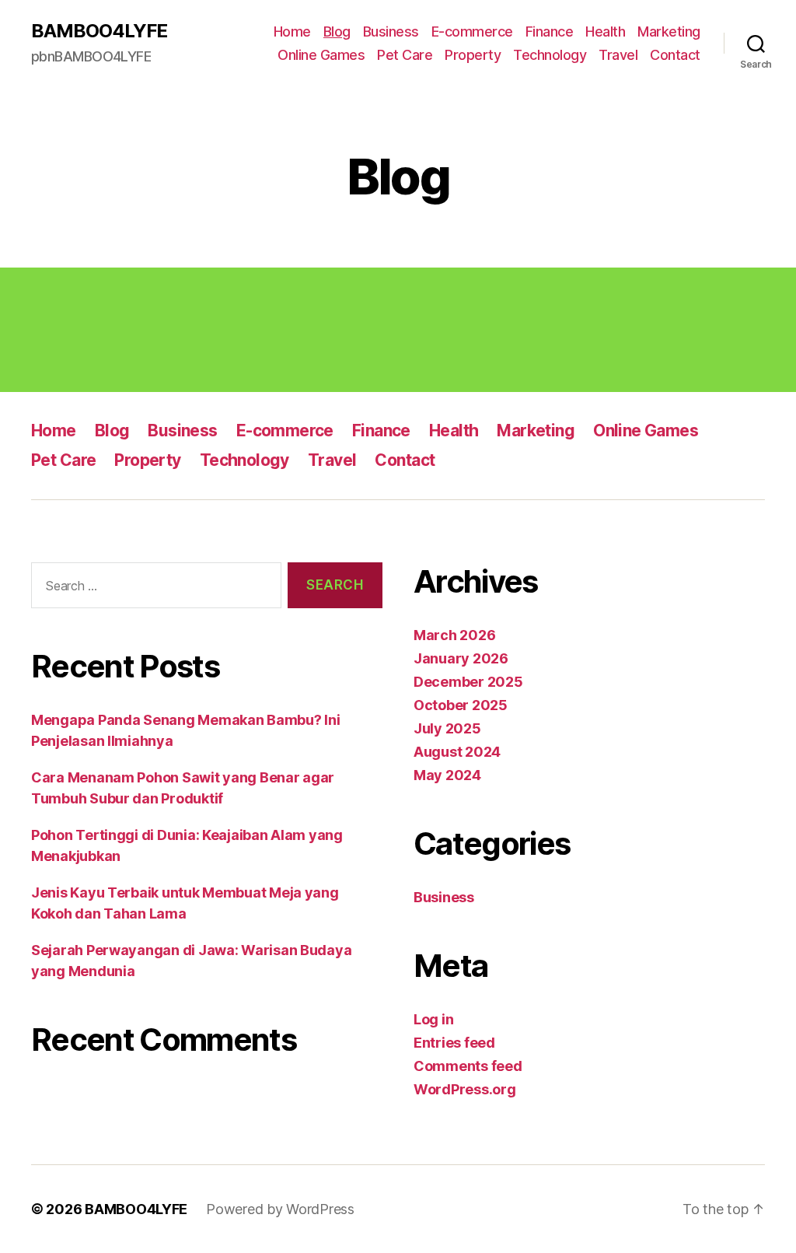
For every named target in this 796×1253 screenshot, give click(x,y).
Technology (549, 55)
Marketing (668, 31)
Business (391, 31)
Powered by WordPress (280, 1209)
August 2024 (457, 752)
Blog (337, 31)
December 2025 (468, 682)
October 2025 (461, 705)
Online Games (321, 55)
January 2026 (461, 658)
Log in (433, 1019)
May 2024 (447, 775)
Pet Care (404, 55)
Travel (618, 55)
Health (605, 31)
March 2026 (454, 635)
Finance (549, 31)
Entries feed (454, 1042)
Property (473, 55)
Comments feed (468, 1066)
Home (292, 31)
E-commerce (472, 31)
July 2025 (447, 728)
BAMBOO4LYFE (99, 31)
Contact (675, 55)
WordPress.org (465, 1089)
